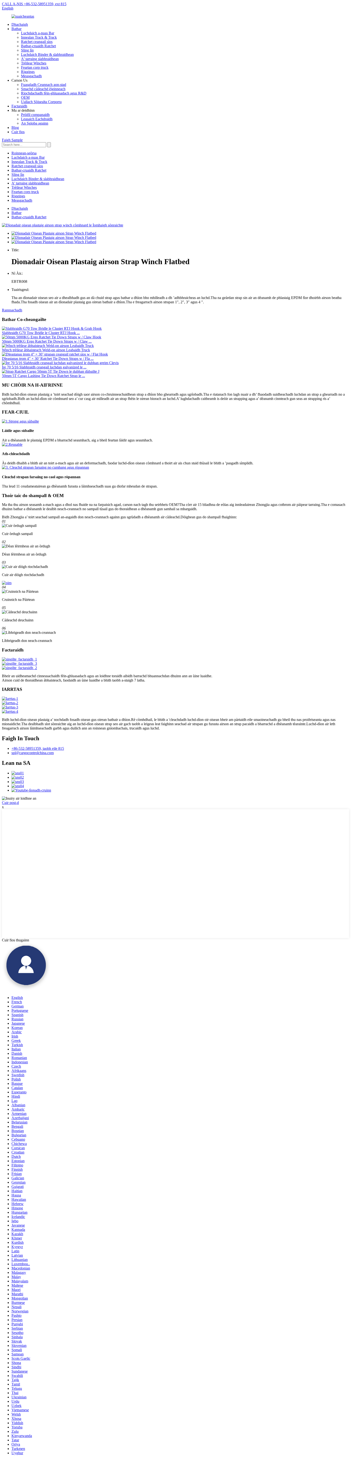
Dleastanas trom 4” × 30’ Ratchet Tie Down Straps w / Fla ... (48, 359)
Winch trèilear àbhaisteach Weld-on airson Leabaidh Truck (46, 350)
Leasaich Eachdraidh (37, 119)
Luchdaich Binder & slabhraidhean (47, 54)
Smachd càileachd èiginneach (43, 89)
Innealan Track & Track (39, 37)
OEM (25, 97)
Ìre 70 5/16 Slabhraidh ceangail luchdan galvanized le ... (44, 367)
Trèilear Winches (33, 63)
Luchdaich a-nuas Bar (37, 33)
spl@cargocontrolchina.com (32, 753)
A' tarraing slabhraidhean (40, 59)
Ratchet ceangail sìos (37, 42)
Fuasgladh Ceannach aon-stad (43, 85)
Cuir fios (18, 132)
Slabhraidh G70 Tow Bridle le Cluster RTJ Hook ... (41, 333)
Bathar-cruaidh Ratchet (38, 46)
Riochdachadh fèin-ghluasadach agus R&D (53, 93)
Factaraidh (19, 106)
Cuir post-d (10, 803)
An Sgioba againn (34, 123)
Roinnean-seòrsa (24, 153)
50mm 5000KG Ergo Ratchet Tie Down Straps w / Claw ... (47, 341)
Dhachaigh (19, 24)
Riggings (28, 72)
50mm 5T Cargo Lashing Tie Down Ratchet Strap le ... (43, 376)
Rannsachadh (12, 310)
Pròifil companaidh (35, 115)
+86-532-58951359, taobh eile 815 (37, 748)
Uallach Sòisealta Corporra (41, 102)
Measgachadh (31, 76)
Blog (15, 128)
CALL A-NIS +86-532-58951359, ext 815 (34, 4)
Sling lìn (27, 50)
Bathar (16, 29)
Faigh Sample (12, 140)
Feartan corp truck (34, 67)
